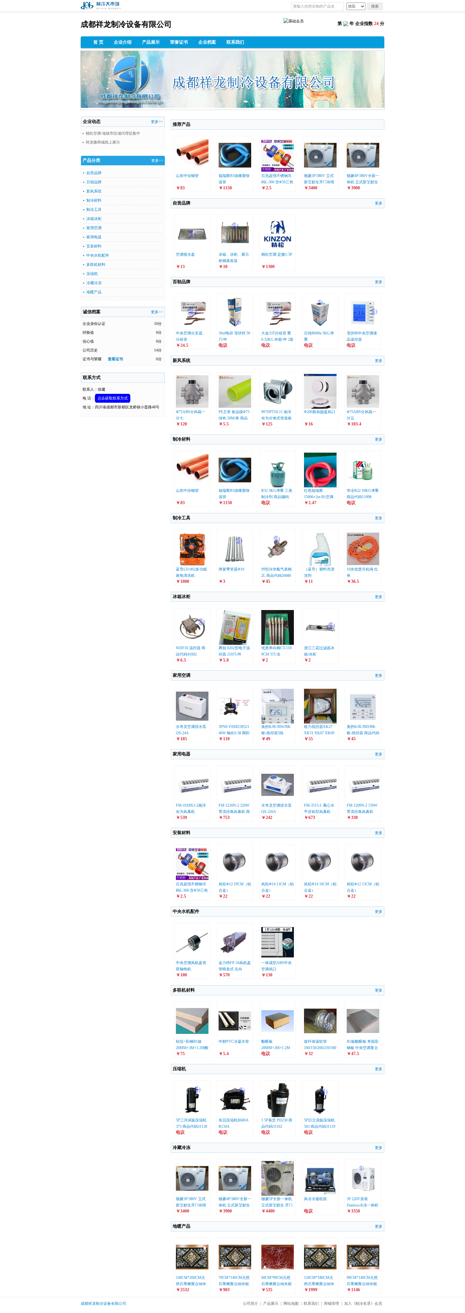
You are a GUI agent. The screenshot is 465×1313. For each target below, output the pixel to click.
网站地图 (291, 1303)
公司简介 (250, 1303)
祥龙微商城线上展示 (103, 142)
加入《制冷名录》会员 (363, 1303)
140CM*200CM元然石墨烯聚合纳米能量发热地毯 (191, 1283)
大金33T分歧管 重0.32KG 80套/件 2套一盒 (277, 339)
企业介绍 (123, 42)
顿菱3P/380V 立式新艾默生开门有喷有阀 (319, 182)
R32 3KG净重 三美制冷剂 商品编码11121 (276, 496)
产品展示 (151, 42)
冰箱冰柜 (94, 219)
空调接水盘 (185, 254)
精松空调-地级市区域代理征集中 (113, 133)
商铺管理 (331, 1303)
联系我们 (235, 42)
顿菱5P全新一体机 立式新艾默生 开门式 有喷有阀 (277, 1205)
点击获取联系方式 (112, 398)
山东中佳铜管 (187, 176)
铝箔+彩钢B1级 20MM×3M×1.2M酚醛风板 (192, 1047)
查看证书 (115, 359)
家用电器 (94, 237)
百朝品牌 (94, 182)
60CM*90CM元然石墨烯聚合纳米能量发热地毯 (276, 1283)
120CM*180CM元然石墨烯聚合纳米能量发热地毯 (319, 1283)
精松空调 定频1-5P (276, 254)
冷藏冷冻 (94, 283)
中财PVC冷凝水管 (234, 1041)
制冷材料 (94, 200)
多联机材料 (95, 264)
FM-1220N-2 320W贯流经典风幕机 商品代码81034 (234, 811)
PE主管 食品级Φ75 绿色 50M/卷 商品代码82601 (234, 418)
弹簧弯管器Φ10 (231, 569)
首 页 (98, 42)
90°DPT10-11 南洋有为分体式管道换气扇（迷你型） (276, 418)
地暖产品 (94, 292)
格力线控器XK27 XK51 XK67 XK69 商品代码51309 (319, 733)
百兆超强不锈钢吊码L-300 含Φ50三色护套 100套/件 (277, 182)
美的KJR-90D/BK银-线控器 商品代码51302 (363, 733)
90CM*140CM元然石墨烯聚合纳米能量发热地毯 (362, 1283)
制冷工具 (94, 209)
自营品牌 (94, 173)
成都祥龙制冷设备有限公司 (103, 1303)
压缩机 (92, 274)
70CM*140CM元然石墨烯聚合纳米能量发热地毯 (234, 1283)
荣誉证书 (179, 42)
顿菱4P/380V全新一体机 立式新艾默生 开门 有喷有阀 (363, 182)
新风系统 (94, 191)
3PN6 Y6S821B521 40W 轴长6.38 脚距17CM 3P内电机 (234, 733)
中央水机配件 (97, 255)
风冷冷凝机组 (315, 1199)
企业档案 (207, 42)
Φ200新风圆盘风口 (319, 412)
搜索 (375, 6)
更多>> (157, 121)
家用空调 (94, 228)
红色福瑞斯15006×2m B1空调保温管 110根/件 (318, 496)
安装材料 (94, 246)
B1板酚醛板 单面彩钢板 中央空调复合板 (363, 1047)
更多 (378, 203)
